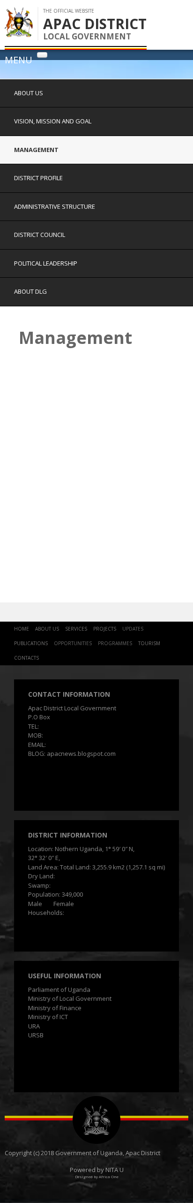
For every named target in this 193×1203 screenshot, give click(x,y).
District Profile (38, 178)
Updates (132, 628)
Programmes (115, 643)
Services (76, 628)
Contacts (26, 658)
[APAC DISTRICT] (19, 32)
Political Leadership (45, 263)
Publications (31, 643)
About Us (28, 93)
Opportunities (73, 643)
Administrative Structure (54, 206)
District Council (39, 234)
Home (21, 628)
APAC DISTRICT (95, 23)
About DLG (30, 291)
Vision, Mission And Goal (52, 121)
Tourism (149, 643)
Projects (104, 628)
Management (36, 149)
